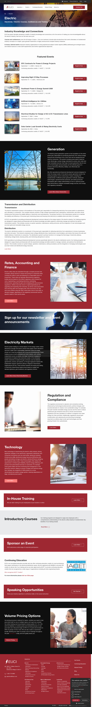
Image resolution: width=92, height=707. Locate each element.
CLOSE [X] (71, 350)
